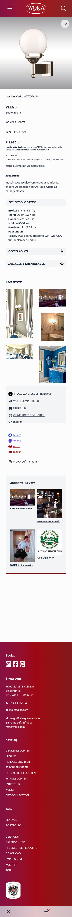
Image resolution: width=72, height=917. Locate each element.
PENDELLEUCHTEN (18, 762)
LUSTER (11, 756)
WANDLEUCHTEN (16, 778)
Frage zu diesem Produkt (32, 394)
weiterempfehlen (26, 401)
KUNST (10, 790)
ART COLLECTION (17, 795)
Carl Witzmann (27, 96)
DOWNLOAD (13, 853)
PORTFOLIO (13, 825)
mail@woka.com (18, 710)
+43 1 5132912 (17, 702)
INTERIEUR (13, 784)
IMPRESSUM (14, 859)
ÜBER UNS (12, 836)
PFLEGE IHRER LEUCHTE (21, 848)
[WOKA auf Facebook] (15, 664)
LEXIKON (11, 820)
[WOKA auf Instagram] (8, 664)
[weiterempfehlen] (10, 401)
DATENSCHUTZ (15, 842)
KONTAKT (12, 864)
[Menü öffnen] (12, 8)
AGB (8, 870)
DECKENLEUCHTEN (18, 750)
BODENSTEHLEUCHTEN (21, 773)
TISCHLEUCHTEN (17, 767)
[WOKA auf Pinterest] (22, 664)
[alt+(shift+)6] (8, 911)
